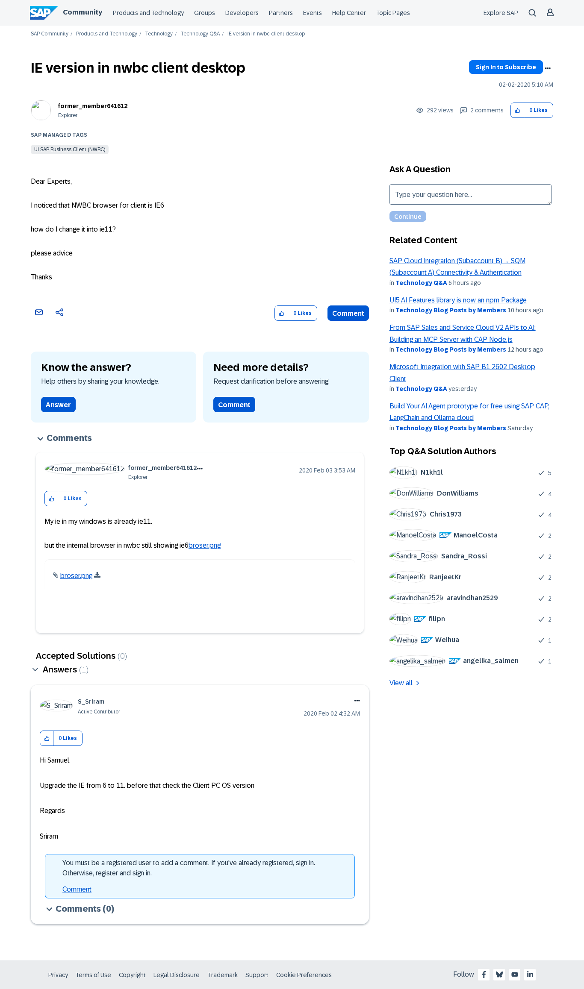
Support (256, 974)
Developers (242, 12)
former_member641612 (92, 106)
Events (312, 12)
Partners (281, 12)
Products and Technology (148, 12)
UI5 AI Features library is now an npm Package (458, 300)
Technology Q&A (200, 34)
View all (401, 683)
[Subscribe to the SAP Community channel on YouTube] (514, 974)
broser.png (205, 545)
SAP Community (49, 34)
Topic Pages (393, 12)
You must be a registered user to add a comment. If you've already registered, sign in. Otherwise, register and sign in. (188, 868)
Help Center (349, 12)
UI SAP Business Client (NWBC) (69, 150)
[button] (517, 110)
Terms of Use (93, 974)
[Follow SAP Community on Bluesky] (499, 974)
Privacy (58, 974)
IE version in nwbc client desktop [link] (266, 34)
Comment (348, 313)
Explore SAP (501, 12)
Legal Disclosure (176, 974)
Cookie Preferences (304, 974)
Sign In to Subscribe (506, 67)
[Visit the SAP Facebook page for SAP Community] (484, 974)
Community (82, 12)
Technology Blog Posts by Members (450, 310)
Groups (204, 12)
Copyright (132, 974)
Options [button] (547, 68)
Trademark (222, 974)
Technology (159, 34)
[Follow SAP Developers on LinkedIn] (530, 974)
